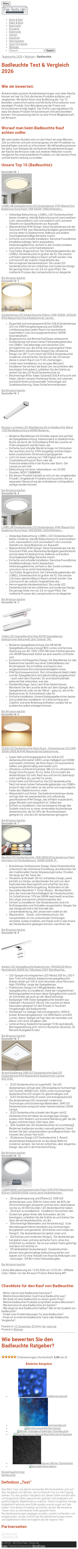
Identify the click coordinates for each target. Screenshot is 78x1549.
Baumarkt (15, 25)
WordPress (38, 1545)
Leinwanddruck (57, 1425)
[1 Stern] (3, 1356)
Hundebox (50, 1466)
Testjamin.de (9, 1533)
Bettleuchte (9, 1475)
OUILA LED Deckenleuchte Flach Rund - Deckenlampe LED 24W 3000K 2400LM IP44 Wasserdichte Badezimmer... (39, 750)
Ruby (5, 1545)
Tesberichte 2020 (12, 56)
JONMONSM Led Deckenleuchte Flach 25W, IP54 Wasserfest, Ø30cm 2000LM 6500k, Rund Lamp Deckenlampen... (38, 1191)
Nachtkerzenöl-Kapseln (58, 1434)
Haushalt (14, 37)
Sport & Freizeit (18, 44)
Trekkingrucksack (57, 1396)
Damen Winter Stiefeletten (57, 1463)
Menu (6, 3)
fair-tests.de (49, 1326)
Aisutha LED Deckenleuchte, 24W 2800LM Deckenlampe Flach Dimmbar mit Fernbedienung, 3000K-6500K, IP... (38, 859)
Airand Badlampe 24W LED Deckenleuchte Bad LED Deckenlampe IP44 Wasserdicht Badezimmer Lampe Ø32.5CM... (33, 1075)
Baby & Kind (16, 22)
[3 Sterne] (9, 1356)
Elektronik (15, 31)
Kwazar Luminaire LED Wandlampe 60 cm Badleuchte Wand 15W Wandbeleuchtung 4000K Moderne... (37, 429)
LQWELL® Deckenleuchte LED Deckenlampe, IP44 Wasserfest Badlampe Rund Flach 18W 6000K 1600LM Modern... (38, 529)
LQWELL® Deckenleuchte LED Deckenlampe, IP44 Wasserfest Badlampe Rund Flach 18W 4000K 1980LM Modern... (38, 207)
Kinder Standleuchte (56, 1431)
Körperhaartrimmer (13, 1472)
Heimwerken (16, 40)
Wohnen (14, 47)
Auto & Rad (16, 19)
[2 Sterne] (6, 1356)
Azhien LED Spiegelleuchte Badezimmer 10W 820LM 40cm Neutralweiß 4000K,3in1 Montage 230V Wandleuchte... (37, 968)
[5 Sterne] (15, 1356)
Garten (13, 34)
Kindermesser (52, 1428)
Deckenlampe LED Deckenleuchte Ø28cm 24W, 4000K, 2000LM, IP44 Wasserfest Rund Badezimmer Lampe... (39, 316)
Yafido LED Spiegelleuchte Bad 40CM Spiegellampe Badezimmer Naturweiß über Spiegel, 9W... (32, 638)
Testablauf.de (10, 1536)
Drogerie (14, 28)
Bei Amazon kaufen (13, 277)
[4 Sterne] (12, 1356)
